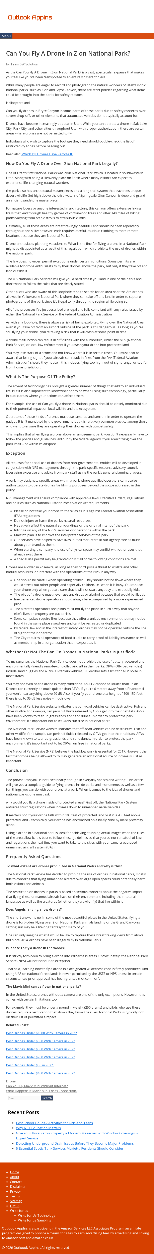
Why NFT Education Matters (38, 1128)
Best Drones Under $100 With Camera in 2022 (40, 1073)
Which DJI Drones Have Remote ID (47, 154)
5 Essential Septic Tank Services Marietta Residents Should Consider (69, 1148)
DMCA (14, 1206)
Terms (15, 1196)
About (14, 1177)
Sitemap (16, 1201)
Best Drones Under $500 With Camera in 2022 (40, 1041)
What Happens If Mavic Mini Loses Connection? (41, 1091)
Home (14, 1172)
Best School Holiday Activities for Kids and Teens (54, 1123)
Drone (11, 1081)
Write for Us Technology (36, 1215)
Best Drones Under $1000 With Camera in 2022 (41, 1033)
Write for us (19, 1210)
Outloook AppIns (15, 1228)
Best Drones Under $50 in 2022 (30, 1065)
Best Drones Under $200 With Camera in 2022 (40, 1057)
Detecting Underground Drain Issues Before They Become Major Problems (75, 1143)
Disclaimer (18, 1186)
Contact (16, 1182)
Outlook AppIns (30, 17)
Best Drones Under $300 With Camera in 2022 (40, 1049)
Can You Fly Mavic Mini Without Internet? (37, 1086)
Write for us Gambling (34, 1220)
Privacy (15, 1191)
